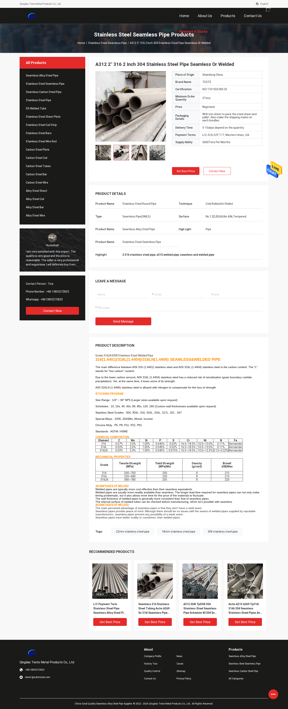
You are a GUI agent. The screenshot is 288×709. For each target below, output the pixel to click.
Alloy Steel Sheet (36, 190)
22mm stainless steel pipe (132, 531)
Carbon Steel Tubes (38, 166)
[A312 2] (130, 106)
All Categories (236, 678)
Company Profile (152, 656)
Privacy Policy (184, 678)
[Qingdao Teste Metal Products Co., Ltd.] (32, 15)
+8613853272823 (52, 299)
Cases (180, 663)
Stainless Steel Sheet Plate (43, 116)
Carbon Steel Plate (37, 149)
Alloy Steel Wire (35, 215)
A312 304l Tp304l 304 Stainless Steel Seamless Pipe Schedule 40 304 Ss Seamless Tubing (199, 609)
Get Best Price (186, 171)
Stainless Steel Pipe (38, 100)
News (179, 656)
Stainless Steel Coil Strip (41, 124)
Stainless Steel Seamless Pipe (107, 43)
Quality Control (152, 671)
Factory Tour (151, 663)
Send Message (123, 321)
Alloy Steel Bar (35, 207)
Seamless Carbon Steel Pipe (44, 92)
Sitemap (181, 671)
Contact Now (52, 311)
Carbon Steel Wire (37, 182)
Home (81, 43)
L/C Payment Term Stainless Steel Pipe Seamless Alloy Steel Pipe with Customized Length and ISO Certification (110, 609)
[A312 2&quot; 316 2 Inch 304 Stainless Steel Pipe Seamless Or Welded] (110, 581)
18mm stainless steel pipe (178, 531)
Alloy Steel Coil (35, 199)
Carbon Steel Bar (36, 174)
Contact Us (150, 678)
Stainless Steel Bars (39, 133)
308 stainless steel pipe (223, 531)
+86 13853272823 (57, 291)
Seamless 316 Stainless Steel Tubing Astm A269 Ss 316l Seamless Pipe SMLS (153, 609)
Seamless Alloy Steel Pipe (42, 75)
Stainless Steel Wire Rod (41, 141)
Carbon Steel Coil (36, 157)
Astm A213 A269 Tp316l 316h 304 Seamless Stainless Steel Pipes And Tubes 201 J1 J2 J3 (245, 609)
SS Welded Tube (36, 108)
